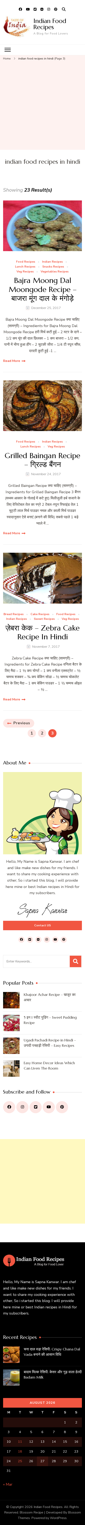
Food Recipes (25, 261)
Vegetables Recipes (54, 271)
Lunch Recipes (25, 266)
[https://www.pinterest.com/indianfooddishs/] (62, 1107)
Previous (21, 723)
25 (20, 1461)
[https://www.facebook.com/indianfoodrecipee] (9, 1107)
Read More (11, 361)
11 (20, 1441)
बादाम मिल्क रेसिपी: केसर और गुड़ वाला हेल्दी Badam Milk (53, 1374)
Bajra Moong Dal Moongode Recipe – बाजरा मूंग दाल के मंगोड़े (43, 289)
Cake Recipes (40, 614)
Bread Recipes (14, 614)
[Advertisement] (42, 105)
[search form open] (64, 9)
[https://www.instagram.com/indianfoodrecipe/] (22, 1107)
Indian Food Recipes (49, 24)
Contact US (42, 925)
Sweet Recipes (44, 619)
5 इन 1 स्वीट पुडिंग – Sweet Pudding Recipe (50, 1020)
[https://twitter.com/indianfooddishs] (36, 1107)
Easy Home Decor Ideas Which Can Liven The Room (49, 1066)
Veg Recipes (25, 271)
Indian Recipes (52, 261)
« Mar (7, 1484)
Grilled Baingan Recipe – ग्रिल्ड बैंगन (42, 460)
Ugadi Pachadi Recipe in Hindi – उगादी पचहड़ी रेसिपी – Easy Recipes (50, 1043)
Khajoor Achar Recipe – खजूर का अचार (50, 997)
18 (20, 1451)
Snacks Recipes (53, 266)
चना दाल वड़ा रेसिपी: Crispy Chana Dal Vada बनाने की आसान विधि (52, 1352)
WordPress (58, 1518)
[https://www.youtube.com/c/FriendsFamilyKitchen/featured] (49, 1107)
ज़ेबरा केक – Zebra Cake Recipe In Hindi (42, 632)
